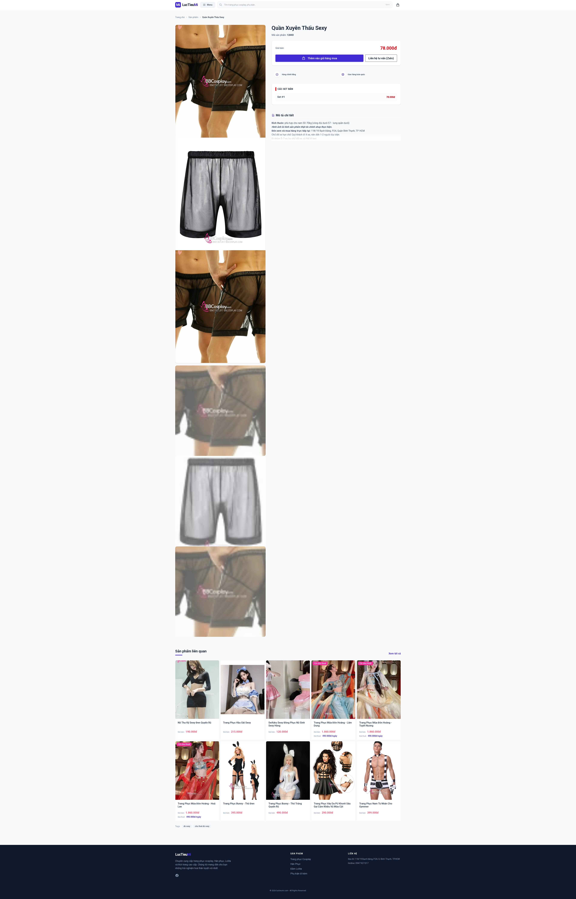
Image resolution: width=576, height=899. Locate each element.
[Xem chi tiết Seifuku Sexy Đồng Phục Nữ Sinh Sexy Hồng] (288, 692)
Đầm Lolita (296, 868)
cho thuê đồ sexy (202, 826)
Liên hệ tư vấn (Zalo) (381, 58)
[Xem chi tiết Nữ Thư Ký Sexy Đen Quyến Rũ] (197, 692)
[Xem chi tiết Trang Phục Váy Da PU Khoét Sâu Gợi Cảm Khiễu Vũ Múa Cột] (333, 773)
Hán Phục (295, 864)
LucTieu (183, 854)
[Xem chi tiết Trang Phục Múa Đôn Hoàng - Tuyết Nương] (379, 692)
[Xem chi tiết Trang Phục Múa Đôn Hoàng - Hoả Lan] (197, 773)
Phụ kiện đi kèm (298, 873)
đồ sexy (187, 826)
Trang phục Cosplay (300, 859)
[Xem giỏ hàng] (398, 5)
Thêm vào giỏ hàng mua (322, 58)
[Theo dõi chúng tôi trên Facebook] (177, 875)
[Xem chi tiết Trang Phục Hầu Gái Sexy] (243, 692)
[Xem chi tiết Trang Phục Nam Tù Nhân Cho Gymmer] (379, 773)
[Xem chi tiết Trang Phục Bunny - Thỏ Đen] (243, 773)
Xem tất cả (395, 653)
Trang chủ (180, 17)
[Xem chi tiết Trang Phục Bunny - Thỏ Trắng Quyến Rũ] (288, 773)
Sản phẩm (193, 17)
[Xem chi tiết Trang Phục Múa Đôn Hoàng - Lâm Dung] (333, 692)
